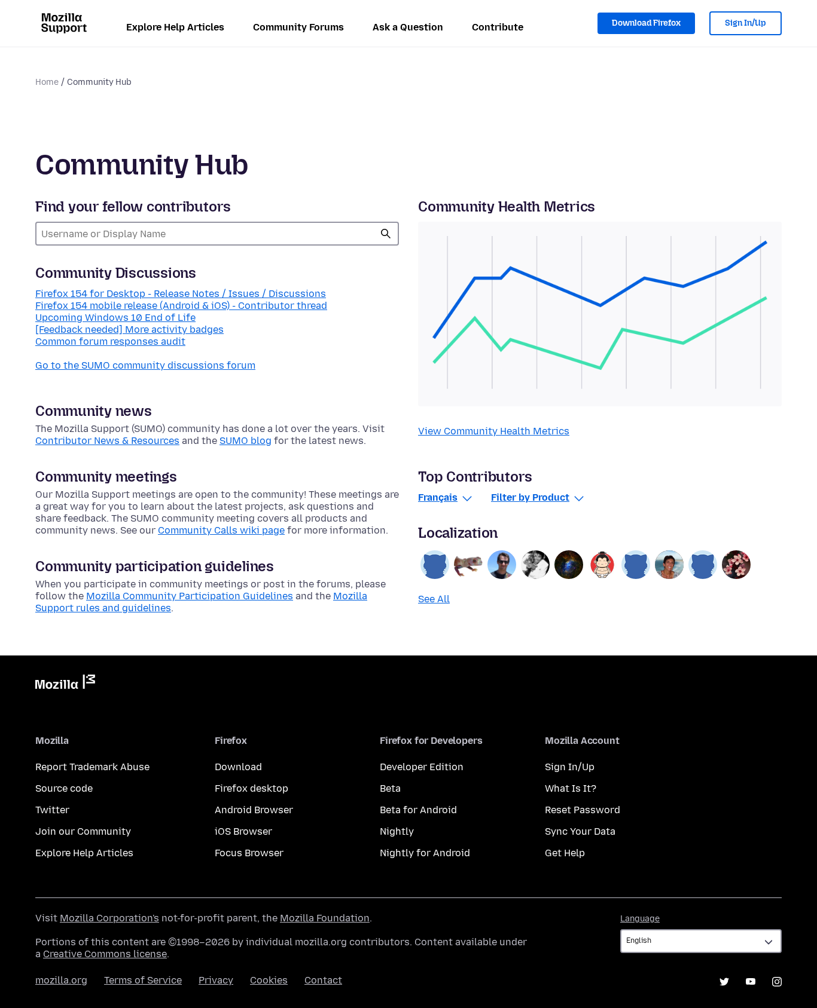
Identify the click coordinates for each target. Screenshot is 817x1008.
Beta (390, 788)
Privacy (216, 980)
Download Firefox (646, 23)
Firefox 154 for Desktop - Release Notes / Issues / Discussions (180, 293)
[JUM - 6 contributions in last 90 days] (501, 564)
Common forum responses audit (110, 341)
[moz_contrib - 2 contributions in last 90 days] (602, 564)
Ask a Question (408, 27)
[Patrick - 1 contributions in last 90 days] (736, 564)
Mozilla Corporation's (109, 918)
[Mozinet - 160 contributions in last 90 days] (468, 564)
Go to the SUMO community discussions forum (145, 365)
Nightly (397, 831)
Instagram (777, 981)
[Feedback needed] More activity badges (129, 329)
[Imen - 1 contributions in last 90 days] (669, 564)
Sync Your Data (580, 831)
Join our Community (83, 831)
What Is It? (570, 788)
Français (438, 497)
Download (238, 767)
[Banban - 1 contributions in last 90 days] (635, 564)
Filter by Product (530, 497)
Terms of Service (143, 980)
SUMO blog (246, 440)
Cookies (269, 980)
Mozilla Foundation (325, 918)
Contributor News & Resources (107, 440)
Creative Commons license (105, 954)
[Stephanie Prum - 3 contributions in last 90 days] (568, 564)
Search (385, 233)
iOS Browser (243, 831)
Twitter (52, 810)
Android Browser (254, 810)
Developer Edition (422, 767)
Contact (323, 980)
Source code (64, 788)
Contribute (497, 27)
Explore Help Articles (175, 27)
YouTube (750, 981)
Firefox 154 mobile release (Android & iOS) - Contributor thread (181, 305)
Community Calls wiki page (221, 530)
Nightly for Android (425, 853)
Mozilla (65, 684)
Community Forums (298, 27)
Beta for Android (418, 810)
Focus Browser (249, 853)
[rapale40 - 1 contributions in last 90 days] (702, 564)
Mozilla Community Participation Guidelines (189, 596)
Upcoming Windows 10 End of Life (115, 317)
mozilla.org (61, 980)
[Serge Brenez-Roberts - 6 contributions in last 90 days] (535, 564)
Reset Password (582, 810)
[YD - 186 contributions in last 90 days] (434, 564)
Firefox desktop (251, 788)
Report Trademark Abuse (92, 767)
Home (47, 82)
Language (640, 919)
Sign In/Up (745, 23)
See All (434, 599)
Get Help (565, 853)
